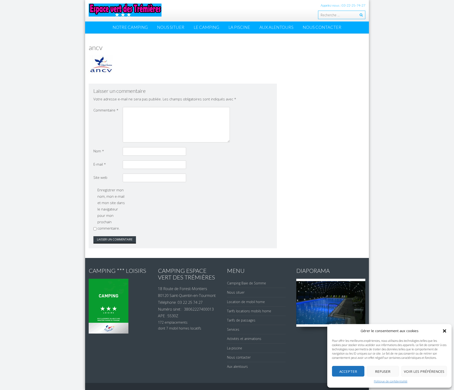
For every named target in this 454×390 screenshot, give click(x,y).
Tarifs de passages (241, 320)
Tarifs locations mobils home (249, 311)
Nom (98, 151)
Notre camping (130, 27)
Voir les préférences (424, 371)
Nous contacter (322, 27)
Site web (100, 177)
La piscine (239, 27)
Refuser (382, 371)
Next (362, 303)
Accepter (348, 371)
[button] (444, 331)
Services (233, 329)
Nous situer (170, 27)
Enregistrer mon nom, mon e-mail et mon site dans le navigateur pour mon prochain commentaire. (111, 209)
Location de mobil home (246, 302)
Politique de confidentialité (390, 381)
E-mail (99, 164)
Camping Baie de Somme (246, 283)
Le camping (206, 27)
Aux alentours (276, 27)
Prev (299, 303)
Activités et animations (244, 338)
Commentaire (105, 110)
